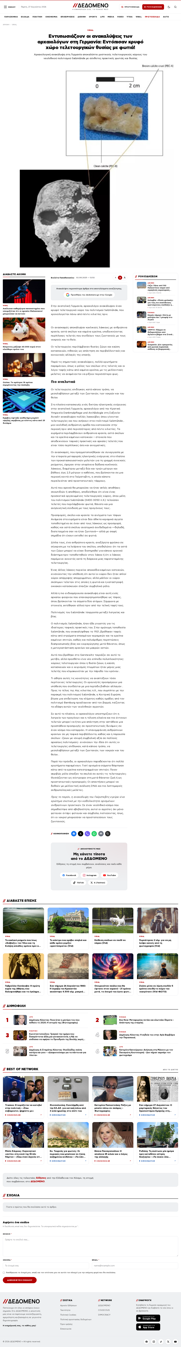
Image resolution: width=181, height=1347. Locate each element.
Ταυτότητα (65, 1310)
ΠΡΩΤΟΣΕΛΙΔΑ (152, 17)
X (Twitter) (99, 882)
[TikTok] (161, 1341)
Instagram (91, 875)
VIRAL (139, 17)
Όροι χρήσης (66, 1324)
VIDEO (120, 17)
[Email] (101, 833)
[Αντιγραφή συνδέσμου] (107, 833)
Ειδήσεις (41, 1178)
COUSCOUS (104, 1310)
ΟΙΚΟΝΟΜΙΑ (51, 17)
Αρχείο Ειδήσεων (68, 1305)
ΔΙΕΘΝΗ (82, 17)
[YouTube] (175, 1341)
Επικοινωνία (65, 1329)
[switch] (169, 7)
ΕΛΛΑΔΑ (25, 17)
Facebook (71, 875)
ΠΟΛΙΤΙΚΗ (37, 17)
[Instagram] (154, 1341)
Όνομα (7, 1260)
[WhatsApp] (94, 833)
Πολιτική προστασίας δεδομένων (75, 1319)
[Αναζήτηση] (175, 7)
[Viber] (87, 833)
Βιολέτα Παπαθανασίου (62, 278)
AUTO (166, 17)
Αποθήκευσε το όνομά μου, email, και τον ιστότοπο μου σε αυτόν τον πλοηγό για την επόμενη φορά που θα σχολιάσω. (61, 1273)
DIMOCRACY (104, 1315)
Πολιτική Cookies (68, 1315)
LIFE (102, 17)
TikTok (80, 882)
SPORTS (93, 17)
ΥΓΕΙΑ (129, 17)
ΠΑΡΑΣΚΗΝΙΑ (11, 17)
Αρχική (6, 24)
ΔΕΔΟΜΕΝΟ (38, 1181)
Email (95, 1260)
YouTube (111, 875)
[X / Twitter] (80, 833)
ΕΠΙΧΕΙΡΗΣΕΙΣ (68, 17)
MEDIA (111, 17)
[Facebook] (74, 833)
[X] (168, 1341)
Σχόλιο (7, 1234)
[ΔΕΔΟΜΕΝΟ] (21, 1301)
